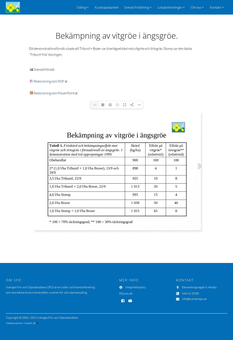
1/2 (94, 104)
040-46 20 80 (190, 293)
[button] (138, 7)
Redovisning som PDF (49, 81)
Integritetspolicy (135, 287)
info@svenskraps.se (194, 299)
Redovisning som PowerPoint (54, 93)
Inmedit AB (29, 323)
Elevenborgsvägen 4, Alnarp (199, 287)
